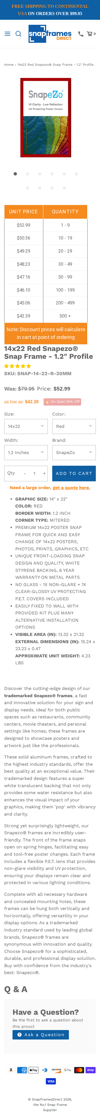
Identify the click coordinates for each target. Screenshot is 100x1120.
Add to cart (74, 473)
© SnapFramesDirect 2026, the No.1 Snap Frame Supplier (50, 1104)
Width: (11, 440)
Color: (59, 414)
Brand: (59, 440)
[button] (46, 117)
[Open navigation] (7, 33)
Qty (11, 472)
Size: (9, 414)
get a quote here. (71, 487)
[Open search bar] (20, 33)
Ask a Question (44, 1034)
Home (9, 65)
